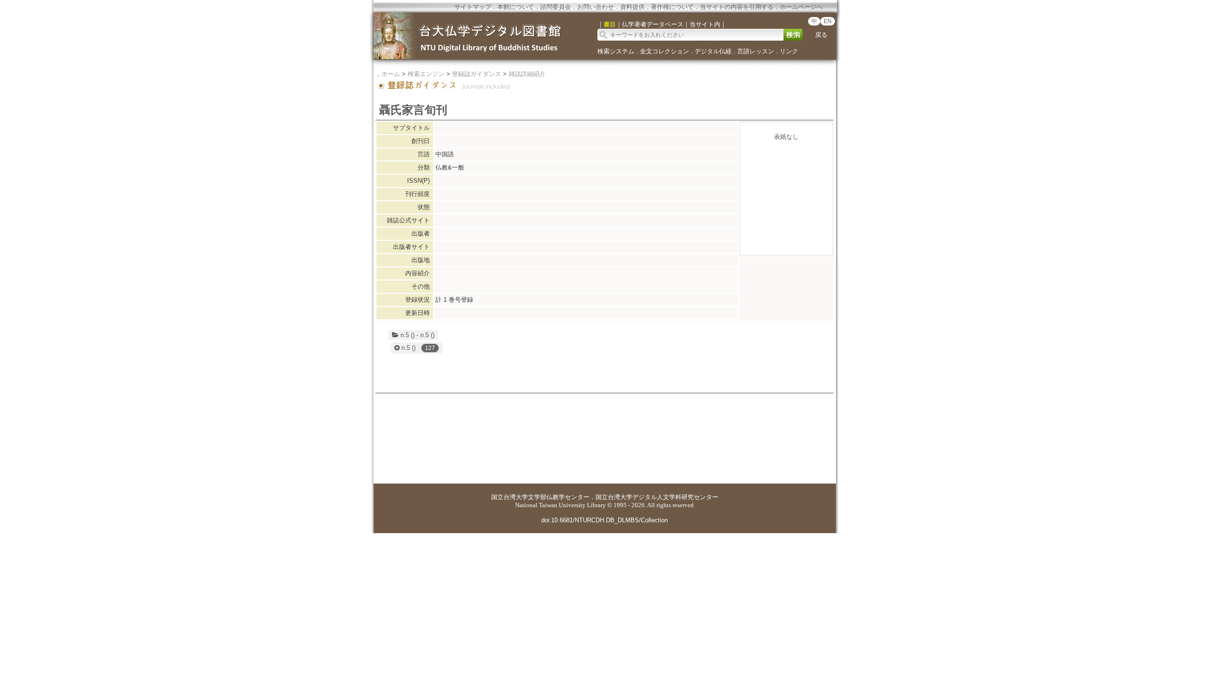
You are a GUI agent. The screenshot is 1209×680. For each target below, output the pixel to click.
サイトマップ (472, 6)
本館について (515, 6)
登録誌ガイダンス (476, 73)
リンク (789, 51)
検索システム (615, 51)
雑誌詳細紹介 (527, 73)
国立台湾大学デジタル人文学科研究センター (657, 497)
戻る (821, 34)
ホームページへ (801, 6)
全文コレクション (664, 51)
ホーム (391, 73)
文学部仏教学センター (558, 497)
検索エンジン (426, 73)
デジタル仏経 (713, 51)
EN (828, 21)
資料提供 (632, 6)
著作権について (672, 6)
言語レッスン (755, 51)
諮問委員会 (555, 6)
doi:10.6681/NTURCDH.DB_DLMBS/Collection (604, 520)
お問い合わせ (595, 6)
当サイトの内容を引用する (737, 6)
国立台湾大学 (509, 497)
